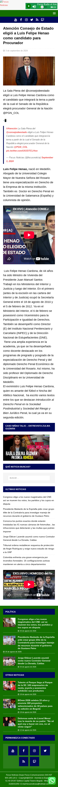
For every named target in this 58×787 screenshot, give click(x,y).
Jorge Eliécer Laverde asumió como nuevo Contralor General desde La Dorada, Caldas (34, 661)
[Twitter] (31, 20)
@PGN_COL (21, 147)
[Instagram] (26, 20)
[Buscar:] (29, 478)
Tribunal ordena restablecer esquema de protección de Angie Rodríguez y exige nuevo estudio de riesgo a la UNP (28, 548)
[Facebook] (21, 20)
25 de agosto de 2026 (28, 631)
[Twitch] (42, 20)
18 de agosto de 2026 (28, 694)
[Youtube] (15, 20)
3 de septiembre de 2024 (17, 51)
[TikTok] (37, 20)
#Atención (11, 128)
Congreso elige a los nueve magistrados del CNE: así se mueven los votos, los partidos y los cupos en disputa (28, 500)
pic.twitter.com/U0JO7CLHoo (22, 150)
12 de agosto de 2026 (28, 730)
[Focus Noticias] (7, 5)
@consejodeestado (16, 132)
